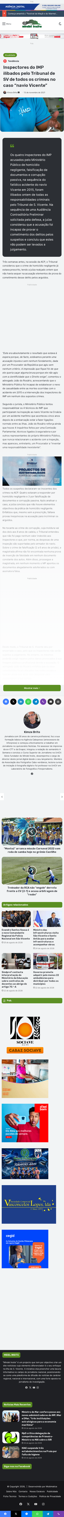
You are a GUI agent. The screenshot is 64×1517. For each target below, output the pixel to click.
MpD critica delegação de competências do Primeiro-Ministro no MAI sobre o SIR (37, 1436)
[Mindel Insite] (32, 23)
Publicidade (52, 1491)
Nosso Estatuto (37, 1491)
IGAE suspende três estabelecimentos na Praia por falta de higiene (39, 1451)
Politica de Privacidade (50, 1496)
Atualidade (10, 55)
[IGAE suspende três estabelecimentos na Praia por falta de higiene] (10, 1452)
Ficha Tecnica (9, 1496)
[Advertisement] (32, 318)
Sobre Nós (11, 1491)
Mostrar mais (31, 688)
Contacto (23, 1491)
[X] (30, 1387)
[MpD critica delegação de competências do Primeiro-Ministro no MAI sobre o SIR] (10, 1437)
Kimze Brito (12, 92)
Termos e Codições (27, 1496)
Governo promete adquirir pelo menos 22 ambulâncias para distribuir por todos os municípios (46, 978)
